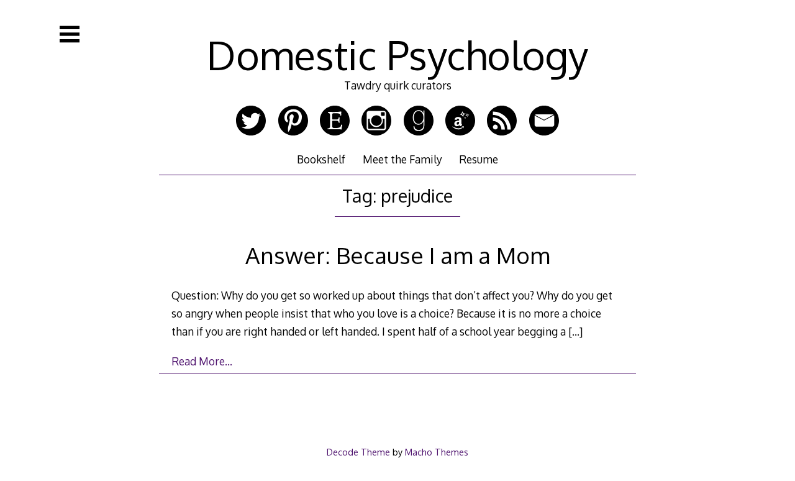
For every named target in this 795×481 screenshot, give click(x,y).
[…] (575, 331)
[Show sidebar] (70, 34)
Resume (478, 159)
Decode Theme (358, 451)
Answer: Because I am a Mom (397, 255)
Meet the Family (402, 159)
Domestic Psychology (397, 54)
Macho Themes (436, 451)
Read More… (201, 361)
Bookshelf (321, 159)
